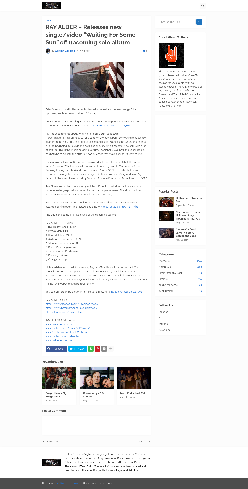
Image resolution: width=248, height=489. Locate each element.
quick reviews (180, 291)
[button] (203, 6)
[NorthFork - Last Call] (134, 378)
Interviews (180, 261)
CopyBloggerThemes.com (97, 483)
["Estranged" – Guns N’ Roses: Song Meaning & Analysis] (166, 216)
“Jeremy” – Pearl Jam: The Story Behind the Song (186, 232)
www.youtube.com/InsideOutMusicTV (68, 328)
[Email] (104, 349)
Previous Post (52, 441)
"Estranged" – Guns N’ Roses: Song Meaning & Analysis (188, 215)
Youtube (163, 324)
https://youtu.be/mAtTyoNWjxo (120, 206)
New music (180, 266)
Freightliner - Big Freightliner (56, 395)
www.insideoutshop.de (59, 340)
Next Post (142, 441)
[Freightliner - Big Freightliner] (59, 378)
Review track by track (180, 273)
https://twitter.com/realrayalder (64, 312)
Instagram (164, 330)
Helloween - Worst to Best (189, 200)
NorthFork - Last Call (133, 393)
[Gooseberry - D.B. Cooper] (97, 378)
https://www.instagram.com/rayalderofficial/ (72, 308)
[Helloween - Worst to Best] (166, 202)
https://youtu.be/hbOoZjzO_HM (111, 125)
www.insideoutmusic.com (60, 324)
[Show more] (111, 349)
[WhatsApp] (91, 349)
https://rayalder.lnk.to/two (126, 291)
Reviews (180, 279)
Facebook (164, 312)
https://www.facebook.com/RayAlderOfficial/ (72, 303)
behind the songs (180, 285)
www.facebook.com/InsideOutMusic (67, 332)
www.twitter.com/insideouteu (63, 336)
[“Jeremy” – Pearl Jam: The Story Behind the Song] (166, 233)
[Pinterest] (97, 349)
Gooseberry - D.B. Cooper (93, 395)
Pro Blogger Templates (68, 483)
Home (49, 20)
